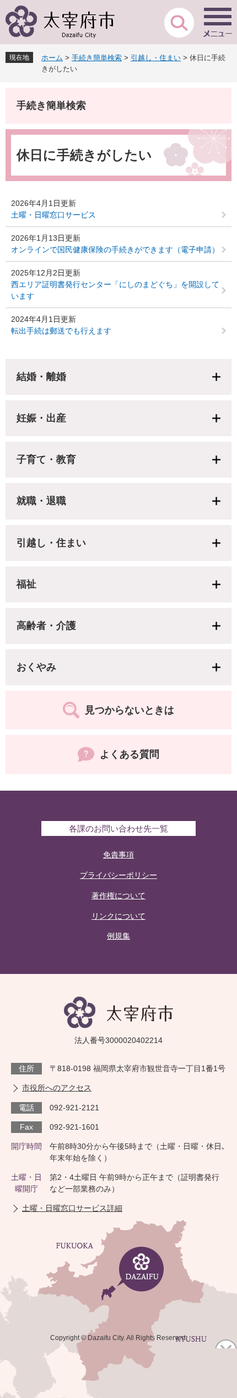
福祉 (26, 584)
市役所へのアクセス (56, 1087)
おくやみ (36, 666)
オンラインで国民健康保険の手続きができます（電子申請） (115, 249)
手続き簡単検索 (97, 58)
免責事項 (118, 854)
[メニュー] (217, 22)
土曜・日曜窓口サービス (53, 214)
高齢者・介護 (46, 625)
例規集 (118, 935)
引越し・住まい (156, 58)
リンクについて (118, 916)
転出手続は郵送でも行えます (61, 330)
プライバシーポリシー (118, 875)
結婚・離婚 (41, 376)
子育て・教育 (46, 459)
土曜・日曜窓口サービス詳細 (72, 1208)
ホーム (52, 58)
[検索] (179, 22)
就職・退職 (41, 500)
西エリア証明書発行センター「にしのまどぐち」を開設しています (115, 290)
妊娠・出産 (41, 417)
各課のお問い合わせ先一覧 (118, 828)
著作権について (118, 895)
